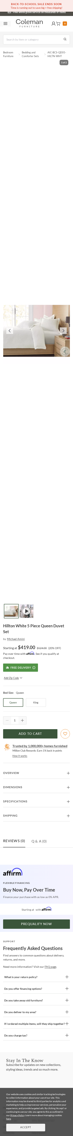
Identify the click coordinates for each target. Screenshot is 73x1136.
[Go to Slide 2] (26, 611)
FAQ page (50, 966)
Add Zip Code (11, 677)
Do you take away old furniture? (23, 1000)
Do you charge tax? (15, 1035)
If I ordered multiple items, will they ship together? (34, 1023)
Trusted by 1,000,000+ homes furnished (39, 746)
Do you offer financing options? (23, 988)
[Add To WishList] (65, 734)
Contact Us (52, 11)
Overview (11, 773)
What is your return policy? (20, 977)
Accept (25, 1127)
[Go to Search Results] (65, 39)
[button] (53, 23)
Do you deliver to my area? (20, 1012)
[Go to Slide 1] (11, 611)
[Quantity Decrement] (7, 720)
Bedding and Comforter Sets (30, 54)
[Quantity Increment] (22, 720)
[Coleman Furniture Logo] (29, 23)
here (8, 1118)
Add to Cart (30, 733)
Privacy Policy (17, 1115)
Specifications (15, 801)
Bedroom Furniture (8, 54)
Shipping (10, 815)
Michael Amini (16, 639)
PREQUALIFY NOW (36, 924)
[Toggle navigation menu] (5, 23)
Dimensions (12, 787)
